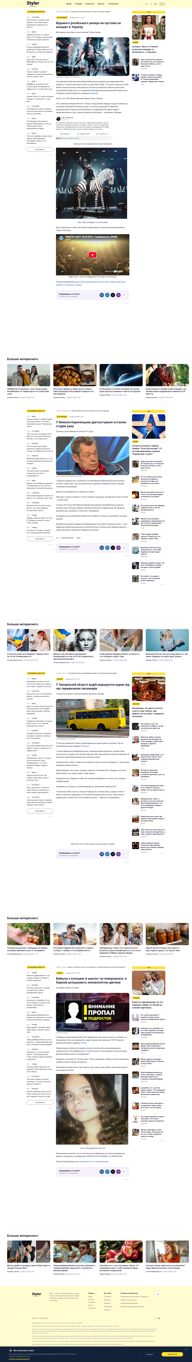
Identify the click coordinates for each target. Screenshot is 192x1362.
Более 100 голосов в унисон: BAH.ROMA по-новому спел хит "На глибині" (40, 62)
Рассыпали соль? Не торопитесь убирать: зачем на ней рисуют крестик (39, 696)
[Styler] (33, 4)
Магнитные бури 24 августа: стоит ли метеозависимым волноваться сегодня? (40, 461)
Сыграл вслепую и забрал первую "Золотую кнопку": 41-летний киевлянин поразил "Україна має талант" (153, 78)
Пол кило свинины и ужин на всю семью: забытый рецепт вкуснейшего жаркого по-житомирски (39, 139)
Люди (68, 4)
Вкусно (101, 4)
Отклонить (149, 1354)
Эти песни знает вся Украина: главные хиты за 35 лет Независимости (38, 473)
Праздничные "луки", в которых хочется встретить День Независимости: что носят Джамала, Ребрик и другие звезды (39, 763)
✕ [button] (186, 1349)
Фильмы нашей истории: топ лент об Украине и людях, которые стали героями (39, 520)
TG (107, 295)
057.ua (83, 1043)
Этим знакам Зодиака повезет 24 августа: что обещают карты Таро (40, 497)
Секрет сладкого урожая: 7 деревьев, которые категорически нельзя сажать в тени (40, 74)
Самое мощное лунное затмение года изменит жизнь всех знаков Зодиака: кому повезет (39, 802)
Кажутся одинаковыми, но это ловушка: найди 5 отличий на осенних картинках (38, 977)
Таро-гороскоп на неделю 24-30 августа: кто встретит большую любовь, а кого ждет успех (152, 63)
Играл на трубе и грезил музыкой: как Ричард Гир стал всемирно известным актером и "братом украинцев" (40, 710)
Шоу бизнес (66, 11)
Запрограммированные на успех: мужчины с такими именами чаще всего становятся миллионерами (40, 1042)
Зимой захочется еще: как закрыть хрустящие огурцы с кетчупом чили (38, 777)
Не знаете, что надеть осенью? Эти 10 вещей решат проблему (39, 531)
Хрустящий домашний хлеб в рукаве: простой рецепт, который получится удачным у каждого (39, 1017)
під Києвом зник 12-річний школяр (93, 1161)
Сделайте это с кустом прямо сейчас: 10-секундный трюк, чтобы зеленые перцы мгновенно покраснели (40, 1055)
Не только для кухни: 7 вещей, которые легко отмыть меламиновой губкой (38, 990)
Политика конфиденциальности (132, 1306)
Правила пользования (129, 1300)
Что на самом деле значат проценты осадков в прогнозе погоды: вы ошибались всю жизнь (40, 448)
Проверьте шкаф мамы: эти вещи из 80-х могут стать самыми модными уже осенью (39, 723)
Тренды (78, 4)
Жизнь (64, 673)
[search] (146, 4)
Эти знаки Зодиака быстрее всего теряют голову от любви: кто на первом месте (40, 748)
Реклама (107, 1310)
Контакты (107, 1300)
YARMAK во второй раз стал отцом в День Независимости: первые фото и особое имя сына (39, 86)
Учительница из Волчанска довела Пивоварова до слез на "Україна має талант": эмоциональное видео (39, 124)
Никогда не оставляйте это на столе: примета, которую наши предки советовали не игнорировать (38, 1003)
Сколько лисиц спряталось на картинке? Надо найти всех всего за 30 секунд (39, 1069)
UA (151, 4)
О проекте (107, 1296)
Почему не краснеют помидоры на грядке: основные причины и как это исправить (39, 735)
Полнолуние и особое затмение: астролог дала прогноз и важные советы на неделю (39, 111)
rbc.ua (162, 4)
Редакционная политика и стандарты (134, 1296)
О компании (108, 1306)
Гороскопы (113, 4)
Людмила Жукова (59, 397)
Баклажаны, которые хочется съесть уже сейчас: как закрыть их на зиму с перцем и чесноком (39, 684)
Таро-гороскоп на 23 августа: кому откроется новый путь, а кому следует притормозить (38, 790)
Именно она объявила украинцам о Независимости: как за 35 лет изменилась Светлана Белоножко (40, 485)
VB (118, 295)
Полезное (89, 4)
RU (155, 4)
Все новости (40, 149)
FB (102, 295)
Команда (107, 1303)
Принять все (172, 1354)
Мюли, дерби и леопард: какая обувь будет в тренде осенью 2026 (38, 1029)
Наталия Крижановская (14, 660)
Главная (58, 11)
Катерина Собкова (13, 397)
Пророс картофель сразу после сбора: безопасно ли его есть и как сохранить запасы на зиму (39, 1094)
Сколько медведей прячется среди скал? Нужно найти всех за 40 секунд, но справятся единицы (40, 49)
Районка (85, 746)
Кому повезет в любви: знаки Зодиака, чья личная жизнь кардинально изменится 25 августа (38, 23)
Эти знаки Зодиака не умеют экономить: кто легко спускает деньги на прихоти (39, 1081)
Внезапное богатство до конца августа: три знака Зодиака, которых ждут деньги (39, 508)
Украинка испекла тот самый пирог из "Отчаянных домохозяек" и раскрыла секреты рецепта (40, 37)
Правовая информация (129, 1303)
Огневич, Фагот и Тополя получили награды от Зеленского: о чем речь (40, 98)
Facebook (94, 93)
